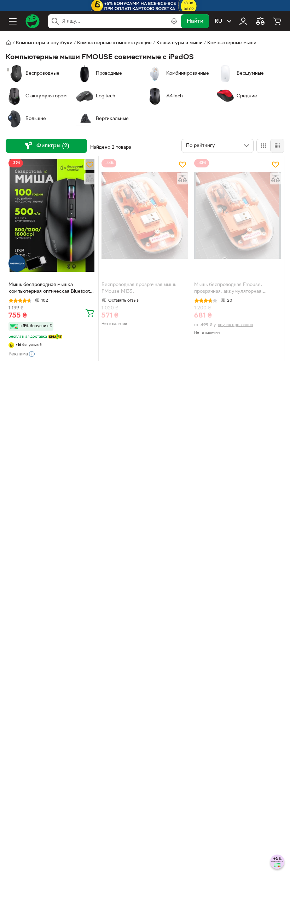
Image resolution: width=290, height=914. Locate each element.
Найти (195, 21)
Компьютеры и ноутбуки (44, 43)
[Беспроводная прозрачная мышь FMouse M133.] (145, 215)
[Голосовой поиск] (174, 21)
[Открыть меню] (13, 21)
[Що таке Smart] (55, 336)
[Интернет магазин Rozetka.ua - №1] (32, 21)
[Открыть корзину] (277, 21)
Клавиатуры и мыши (179, 43)
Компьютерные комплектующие (114, 43)
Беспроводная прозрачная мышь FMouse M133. (139, 288)
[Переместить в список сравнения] (89, 178)
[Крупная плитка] (263, 146)
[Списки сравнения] (260, 21)
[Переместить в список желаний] (89, 164)
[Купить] (89, 312)
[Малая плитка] (277, 146)
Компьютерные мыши (231, 43)
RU (218, 21)
